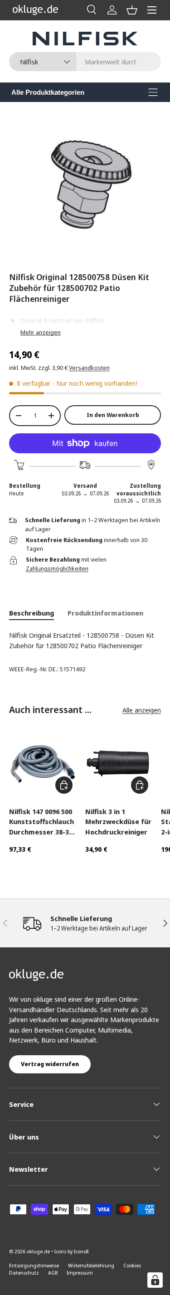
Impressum (80, 1272)
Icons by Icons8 (71, 1251)
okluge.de (38, 1251)
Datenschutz (24, 1272)
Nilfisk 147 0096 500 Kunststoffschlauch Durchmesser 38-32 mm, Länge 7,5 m (41, 822)
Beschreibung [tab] (31, 612)
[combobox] (85, 61)
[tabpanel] (85, 640)
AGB (53, 1272)
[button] (132, 10)
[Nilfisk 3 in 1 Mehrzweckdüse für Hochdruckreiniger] (118, 763)
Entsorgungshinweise (34, 1265)
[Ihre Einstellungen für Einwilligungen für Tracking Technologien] (155, 1280)
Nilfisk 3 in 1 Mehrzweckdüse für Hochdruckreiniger (118, 821)
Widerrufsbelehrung (91, 1265)
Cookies (132, 1265)
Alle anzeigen (141, 709)
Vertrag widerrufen (50, 1064)
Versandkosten (89, 368)
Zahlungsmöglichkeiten (57, 568)
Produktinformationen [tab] (105, 612)
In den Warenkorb (113, 415)
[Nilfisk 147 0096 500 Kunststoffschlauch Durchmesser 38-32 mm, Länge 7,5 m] (42, 763)
